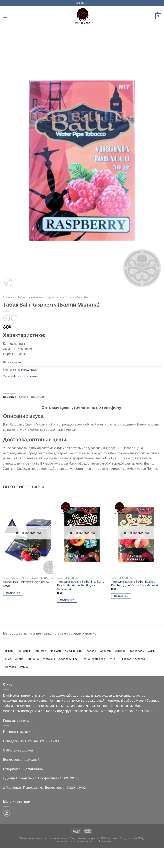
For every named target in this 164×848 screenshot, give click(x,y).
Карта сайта (106, 841)
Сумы (151, 650)
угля (80, 695)
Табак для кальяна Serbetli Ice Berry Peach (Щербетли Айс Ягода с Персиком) (80, 585)
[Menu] (5, 16)
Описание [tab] (9, 396)
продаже (58, 695)
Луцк (112, 658)
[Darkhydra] (82, 16)
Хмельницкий (73, 650)
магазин (41, 695)
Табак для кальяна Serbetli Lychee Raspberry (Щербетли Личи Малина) (134, 583)
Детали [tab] (23, 396)
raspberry (22, 376)
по (49, 695)
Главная (8, 297)
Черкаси (55, 650)
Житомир (49, 658)
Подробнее (13, 592)
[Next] (161, 552)
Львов (9, 650)
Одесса (140, 658)
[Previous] (3, 552)
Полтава (10, 666)
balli (13, 376)
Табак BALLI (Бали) (80, 297)
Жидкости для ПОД (132, 838)
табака (71, 695)
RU (78, 3)
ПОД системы (109, 838)
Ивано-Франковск (93, 658)
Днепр (19, 658)
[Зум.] (8, 282)
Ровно (24, 666)
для (115, 695)
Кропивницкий (68, 658)
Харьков (105, 650)
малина (33, 376)
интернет (28, 695)
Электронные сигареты (84, 838)
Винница (33, 658)
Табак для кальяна (30, 297)
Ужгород (120, 650)
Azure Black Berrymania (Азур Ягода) (26, 581)
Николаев (125, 658)
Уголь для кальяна (56, 838)
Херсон (91, 650)
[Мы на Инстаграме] (6, 813)
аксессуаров (102, 695)
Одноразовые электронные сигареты (74, 841)
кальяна (125, 695)
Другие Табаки (55, 297)
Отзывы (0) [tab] (38, 396)
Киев (8, 658)
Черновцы (23, 650)
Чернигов (40, 650)
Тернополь (137, 650)
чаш (87, 695)
